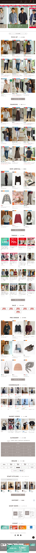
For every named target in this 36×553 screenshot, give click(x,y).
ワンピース (30, 446)
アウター (19, 446)
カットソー (18, 449)
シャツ (30, 449)
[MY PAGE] (21, 2)
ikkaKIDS (29, 4)
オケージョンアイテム (7, 446)
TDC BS (7, 4)
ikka (32, 4)
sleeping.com (12, 4)
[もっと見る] (18, 495)
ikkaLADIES (25, 4)
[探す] (33, 2)
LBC (15, 4)
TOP (18, 4)
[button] (1, 18)
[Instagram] (15, 535)
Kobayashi (25, 491)
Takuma (18, 491)
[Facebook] (20, 535)
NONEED (4, 4)
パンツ (7, 452)
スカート (19, 452)
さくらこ (4, 491)
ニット (7, 449)
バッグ (30, 452)
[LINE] (18, 535)
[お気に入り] (25, 2)
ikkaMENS (21, 4)
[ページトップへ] (33, 537)
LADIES (18, 443)
